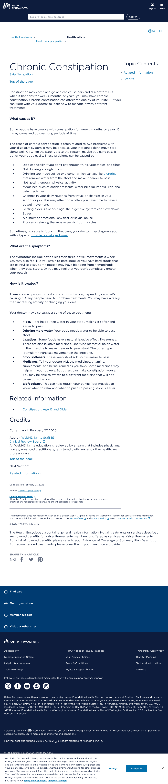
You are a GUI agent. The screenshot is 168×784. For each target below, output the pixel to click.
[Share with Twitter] (31, 559)
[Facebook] (17, 686)
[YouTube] (26, 686)
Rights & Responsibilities (80, 669)
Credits (129, 79)
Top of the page (21, 459)
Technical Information (148, 663)
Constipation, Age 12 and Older (45, 409)
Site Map (141, 669)
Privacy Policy (98, 518)
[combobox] (76, 17)
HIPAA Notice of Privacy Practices (85, 650)
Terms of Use (76, 518)
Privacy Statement (57, 780)
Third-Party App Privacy (150, 650)
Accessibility (11, 650)
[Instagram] (45, 686)
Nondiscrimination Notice (19, 657)
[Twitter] (7, 686)
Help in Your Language (17, 663)
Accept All (136, 768)
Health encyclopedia (49, 41)
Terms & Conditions (77, 663)
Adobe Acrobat (45, 741)
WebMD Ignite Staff (28, 490)
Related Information (24, 473)
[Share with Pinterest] (40, 559)
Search (133, 16)
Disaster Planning (146, 657)
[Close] (162, 768)
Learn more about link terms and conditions (50, 734)
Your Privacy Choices (78, 657)
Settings (113, 768)
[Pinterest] (36, 686)
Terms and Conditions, (35, 780)
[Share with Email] (13, 559)
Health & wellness (21, 37)
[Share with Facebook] (22, 559)
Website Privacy (13, 669)
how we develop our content (132, 518)
